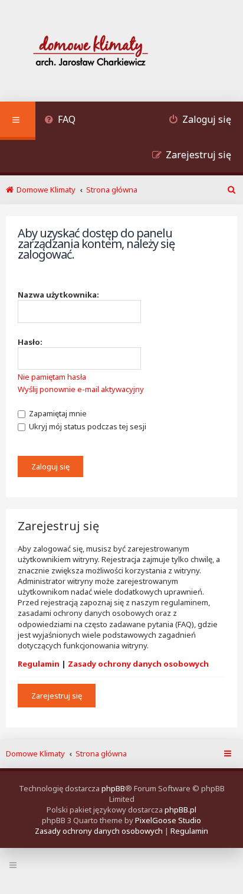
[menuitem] (59, 121)
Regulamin (39, 663)
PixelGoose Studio (168, 820)
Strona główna (101, 753)
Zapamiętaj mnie (57, 413)
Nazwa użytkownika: (58, 294)
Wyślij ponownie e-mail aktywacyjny (81, 389)
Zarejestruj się (56, 695)
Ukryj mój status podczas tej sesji (86, 426)
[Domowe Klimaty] (121, 52)
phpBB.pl (180, 809)
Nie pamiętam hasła (52, 376)
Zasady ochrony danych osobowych (138, 663)
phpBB (113, 788)
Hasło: (30, 342)
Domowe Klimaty (35, 753)
